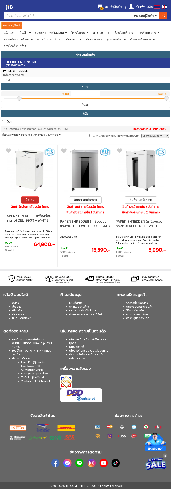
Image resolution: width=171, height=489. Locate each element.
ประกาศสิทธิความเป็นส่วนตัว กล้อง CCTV (86, 356)
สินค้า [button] (24, 32)
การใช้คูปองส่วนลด (137, 318)
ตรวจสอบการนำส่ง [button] (17, 39)
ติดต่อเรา (18, 314)
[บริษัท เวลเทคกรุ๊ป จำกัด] (49, 152)
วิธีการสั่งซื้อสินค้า (137, 303)
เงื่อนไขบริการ (123, 32)
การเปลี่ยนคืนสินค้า (137, 314)
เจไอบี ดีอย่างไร (22, 318)
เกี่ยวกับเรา (19, 311)
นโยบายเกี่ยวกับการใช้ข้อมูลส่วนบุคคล (88, 341)
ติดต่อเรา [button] (72, 39)
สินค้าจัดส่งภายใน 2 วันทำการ (30, 207)
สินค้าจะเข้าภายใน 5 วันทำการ (140, 207)
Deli (9, 121)
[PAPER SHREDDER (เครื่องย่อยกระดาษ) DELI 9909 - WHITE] (29, 170)
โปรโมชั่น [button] (78, 32)
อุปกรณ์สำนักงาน (31, 129)
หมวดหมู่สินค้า (144, 15)
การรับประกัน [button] (147, 32)
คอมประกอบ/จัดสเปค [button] (50, 32)
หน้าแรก (9, 32)
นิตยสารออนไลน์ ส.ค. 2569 (86, 314)
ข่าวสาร (16, 307)
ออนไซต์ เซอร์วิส (15, 46)
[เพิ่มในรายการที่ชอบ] (8, 152)
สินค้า (15, 303)
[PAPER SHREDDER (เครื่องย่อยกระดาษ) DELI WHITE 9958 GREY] (85, 170)
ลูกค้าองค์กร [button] (115, 39)
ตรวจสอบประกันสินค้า (82, 311)
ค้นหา (85, 104)
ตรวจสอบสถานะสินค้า (139, 307)
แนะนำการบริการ (49, 39)
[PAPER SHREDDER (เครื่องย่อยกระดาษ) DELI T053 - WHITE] (141, 170)
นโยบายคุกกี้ (76, 347)
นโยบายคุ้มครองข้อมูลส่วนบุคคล (88, 351)
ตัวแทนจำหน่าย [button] (141, 39)
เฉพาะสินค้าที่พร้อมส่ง (104, 135)
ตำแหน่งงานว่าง (79, 307)
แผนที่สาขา (75, 303)
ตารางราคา (101, 32)
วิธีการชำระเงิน (135, 311)
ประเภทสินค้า (85, 54)
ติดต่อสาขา (94, 39)
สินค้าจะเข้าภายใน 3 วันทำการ (85, 207)
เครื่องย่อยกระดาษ (52, 129)
